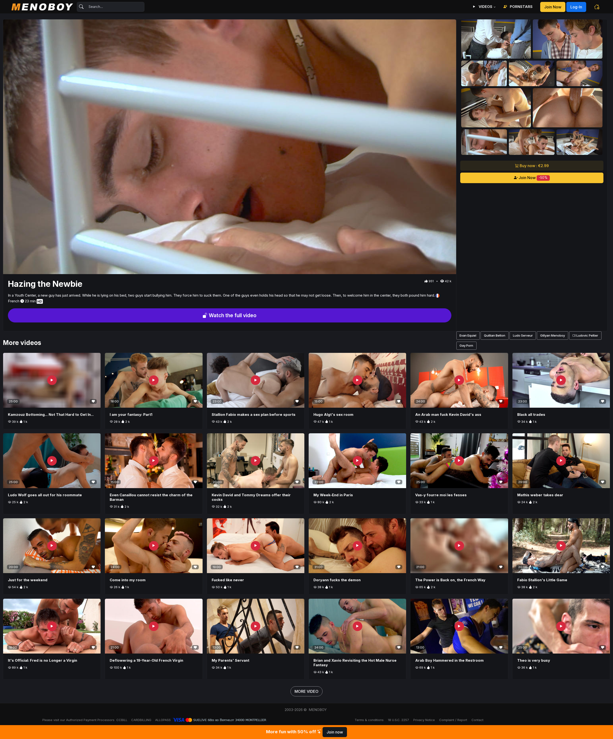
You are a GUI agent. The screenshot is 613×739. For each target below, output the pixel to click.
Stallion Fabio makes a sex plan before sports (253, 414)
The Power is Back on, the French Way (450, 580)
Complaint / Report (453, 720)
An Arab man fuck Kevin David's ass (448, 414)
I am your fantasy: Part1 (131, 414)
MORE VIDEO (306, 691)
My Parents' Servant (230, 660)
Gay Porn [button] (466, 345)
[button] (597, 6)
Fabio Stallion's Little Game (542, 580)
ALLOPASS (163, 720)
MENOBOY (318, 709)
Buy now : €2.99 (534, 165)
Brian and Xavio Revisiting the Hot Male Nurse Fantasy (355, 662)
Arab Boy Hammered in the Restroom (449, 660)
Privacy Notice (424, 720)
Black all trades (531, 414)
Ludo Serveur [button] (523, 335)
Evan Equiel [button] (468, 335)
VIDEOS (485, 6)
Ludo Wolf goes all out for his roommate (45, 495)
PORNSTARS (521, 6)
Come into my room (128, 580)
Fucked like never (228, 580)
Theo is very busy (533, 660)
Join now (552, 7)
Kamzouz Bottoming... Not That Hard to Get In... (51, 414)
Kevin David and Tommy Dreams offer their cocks (251, 497)
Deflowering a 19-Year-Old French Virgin (146, 660)
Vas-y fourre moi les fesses (441, 495)
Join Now (533, 177)
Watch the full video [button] (232, 315)
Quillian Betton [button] (494, 335)
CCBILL (121, 720)
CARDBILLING (141, 720)
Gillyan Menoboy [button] (552, 335)
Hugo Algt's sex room (333, 414)
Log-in (576, 7)
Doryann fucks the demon (337, 580)
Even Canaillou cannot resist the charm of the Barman (151, 497)
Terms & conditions (369, 720)
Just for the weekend (27, 580)
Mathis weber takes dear (540, 495)
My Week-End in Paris (333, 495)
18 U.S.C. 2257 (398, 720)
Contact (477, 720)
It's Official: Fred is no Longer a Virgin (42, 660)
